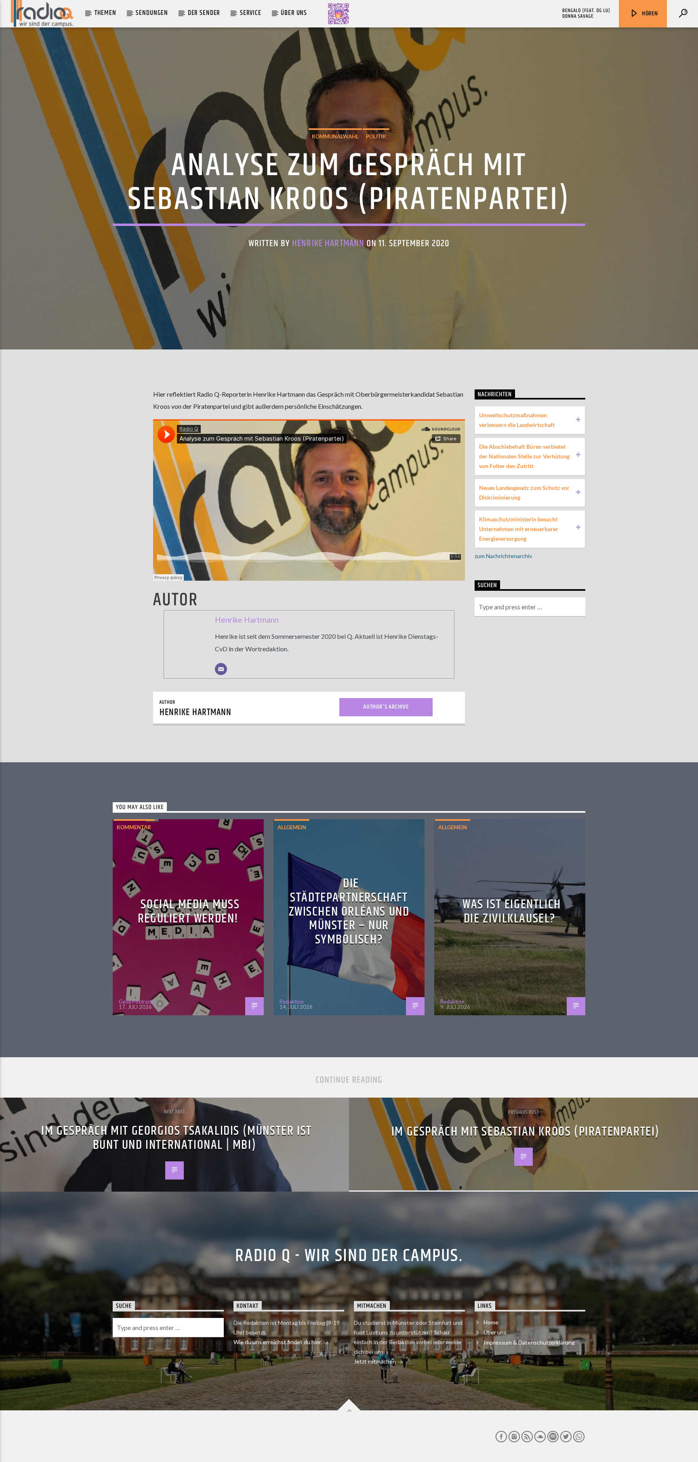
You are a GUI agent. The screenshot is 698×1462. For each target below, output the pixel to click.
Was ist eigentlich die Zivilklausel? (512, 912)
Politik (376, 136)
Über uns (294, 13)
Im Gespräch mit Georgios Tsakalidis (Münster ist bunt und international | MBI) (176, 1138)
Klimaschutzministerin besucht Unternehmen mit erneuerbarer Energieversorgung (518, 529)
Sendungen (152, 13)
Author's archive (386, 707)
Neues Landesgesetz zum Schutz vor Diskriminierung (524, 492)
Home (491, 1322)
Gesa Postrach (136, 1001)
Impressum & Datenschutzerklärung (529, 1342)
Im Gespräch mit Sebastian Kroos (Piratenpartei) (525, 1132)
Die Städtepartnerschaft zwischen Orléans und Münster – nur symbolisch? (349, 911)
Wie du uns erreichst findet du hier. (278, 1342)
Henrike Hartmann (328, 243)
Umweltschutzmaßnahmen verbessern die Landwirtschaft (517, 420)
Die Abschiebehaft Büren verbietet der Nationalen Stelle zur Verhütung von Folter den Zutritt (524, 456)
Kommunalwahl (335, 136)
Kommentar (134, 827)
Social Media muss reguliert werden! (189, 912)
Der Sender (204, 13)
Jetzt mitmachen (375, 1361)
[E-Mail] (221, 669)
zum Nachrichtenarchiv (503, 555)
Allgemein (292, 827)
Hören (649, 13)
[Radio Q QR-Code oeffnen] (338, 13)
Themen (105, 13)
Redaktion (292, 1001)
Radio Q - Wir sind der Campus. (349, 1256)
